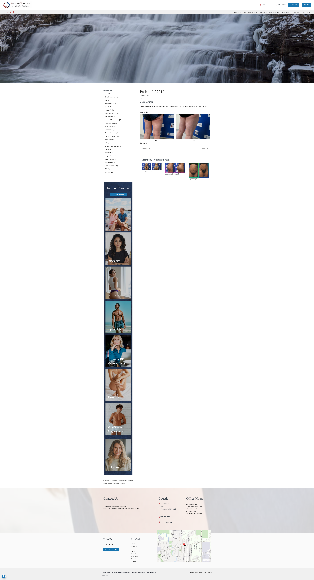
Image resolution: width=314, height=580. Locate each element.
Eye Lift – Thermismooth (112, 136)
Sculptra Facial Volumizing (112, 146)
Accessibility (193, 572)
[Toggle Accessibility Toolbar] (4, 576)
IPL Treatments (109, 162)
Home (133, 544)
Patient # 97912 (152, 91)
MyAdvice (122, 483)
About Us (134, 546)
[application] (240, 12)
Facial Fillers (108, 139)
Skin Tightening (109, 117)
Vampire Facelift (109, 156)
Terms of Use (202, 572)
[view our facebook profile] (5, 12)
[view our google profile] (10, 12)
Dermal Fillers (109, 130)
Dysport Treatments (110, 133)
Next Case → (206, 149)
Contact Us (134, 561)
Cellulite (107, 107)
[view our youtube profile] (13, 12)
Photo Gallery (135, 554)
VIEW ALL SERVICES (118, 194)
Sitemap (210, 572)
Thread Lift (108, 153)
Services (133, 549)
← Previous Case (145, 149)
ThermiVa (107, 172)
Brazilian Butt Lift (109, 104)
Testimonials (134, 556)
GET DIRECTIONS (166, 522)
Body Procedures (110, 97)
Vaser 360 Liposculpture (112, 120)
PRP (106, 143)
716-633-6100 (165, 517)
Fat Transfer (108, 110)
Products (133, 551)
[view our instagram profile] (8, 12)
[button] (294, 5)
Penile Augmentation (110, 113)
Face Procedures (110, 123)
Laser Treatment (109, 159)
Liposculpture (146, 171)
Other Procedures (110, 166)
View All (107, 94)
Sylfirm (107, 149)
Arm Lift (107, 100)
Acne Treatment (109, 126)
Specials (133, 559)
